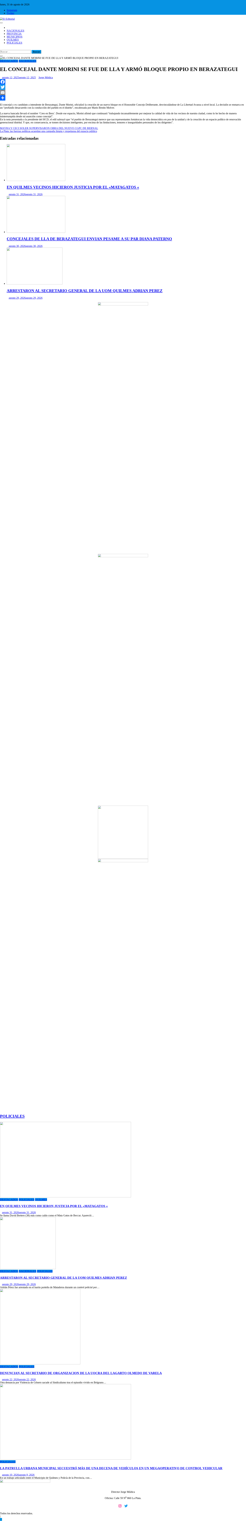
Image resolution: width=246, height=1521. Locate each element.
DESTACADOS (9, 61)
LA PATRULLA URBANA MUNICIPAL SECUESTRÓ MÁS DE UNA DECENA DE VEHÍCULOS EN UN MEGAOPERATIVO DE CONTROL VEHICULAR (111, 1468)
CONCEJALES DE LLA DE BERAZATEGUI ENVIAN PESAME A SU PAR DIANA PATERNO (89, 239)
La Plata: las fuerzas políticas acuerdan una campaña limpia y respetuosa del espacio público (48, 131)
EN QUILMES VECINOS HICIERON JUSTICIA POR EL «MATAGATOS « (73, 187)
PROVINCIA (14, 33)
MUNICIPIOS (14, 36)
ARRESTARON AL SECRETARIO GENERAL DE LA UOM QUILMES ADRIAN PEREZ (84, 291)
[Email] (123, 92)
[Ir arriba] (1, 1519)
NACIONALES (15, 30)
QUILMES (13, 39)
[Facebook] (123, 81)
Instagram (12, 10)
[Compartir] (123, 98)
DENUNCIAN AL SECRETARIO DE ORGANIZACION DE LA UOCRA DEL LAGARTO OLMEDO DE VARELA (81, 1373)
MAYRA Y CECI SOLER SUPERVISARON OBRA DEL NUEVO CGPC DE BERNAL (49, 128)
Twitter (10, 13)
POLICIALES (14, 42)
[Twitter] (123, 87)
